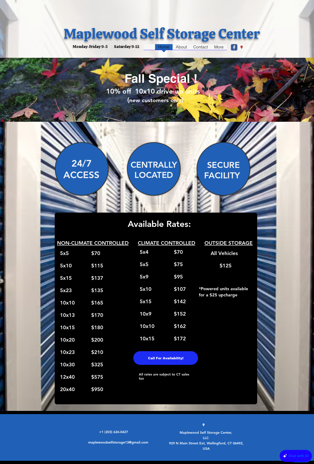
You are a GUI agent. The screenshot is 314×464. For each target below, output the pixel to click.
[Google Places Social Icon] (241, 47)
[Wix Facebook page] (234, 47)
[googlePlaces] (203, 425)
